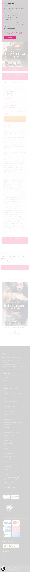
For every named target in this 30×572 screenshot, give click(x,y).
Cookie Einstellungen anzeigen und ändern (14, 33)
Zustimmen (9, 37)
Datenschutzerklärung (9, 28)
